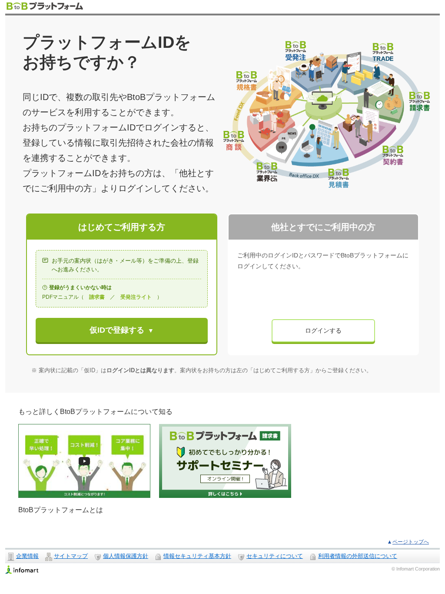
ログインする (323, 330)
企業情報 (27, 556)
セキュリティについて (274, 556)
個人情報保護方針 (125, 556)
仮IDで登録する (117, 330)
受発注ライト (136, 297)
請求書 (97, 297)
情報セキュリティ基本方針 (197, 556)
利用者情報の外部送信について (357, 556)
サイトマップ (71, 556)
